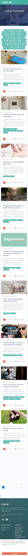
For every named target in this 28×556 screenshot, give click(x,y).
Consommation (23, 39)
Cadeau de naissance (15, 30)
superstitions (22, 46)
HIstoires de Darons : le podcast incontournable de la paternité (13, 344)
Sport (9, 41)
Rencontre (23, 31)
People (8, 35)
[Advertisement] (14, 468)
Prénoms (11, 37)
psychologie (14, 48)
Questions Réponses (7, 31)
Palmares (4, 41)
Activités (16, 33)
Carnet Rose (14, 35)
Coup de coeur (23, 33)
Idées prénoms (18, 529)
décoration (4, 44)
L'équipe (3, 529)
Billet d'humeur (22, 35)
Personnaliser (14, 550)
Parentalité (10, 39)
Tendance (6, 37)
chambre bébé (22, 43)
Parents (16, 39)
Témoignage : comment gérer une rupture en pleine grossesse (13, 207)
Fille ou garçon (18, 528)
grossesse (17, 41)
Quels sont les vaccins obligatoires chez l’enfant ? (13, 163)
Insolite (4, 35)
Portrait (3, 33)
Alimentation (21, 48)
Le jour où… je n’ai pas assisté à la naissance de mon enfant (13, 386)
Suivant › (16, 487)
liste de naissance (7, 46)
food (13, 41)
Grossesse (7, 30)
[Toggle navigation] (24, 2)
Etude (23, 37)
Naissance (4, 39)
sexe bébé (23, 41)
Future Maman (16, 31)
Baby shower (18, 535)
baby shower (15, 43)
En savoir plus (12, 544)
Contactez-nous (5, 528)
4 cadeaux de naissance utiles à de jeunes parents (13, 115)
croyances (15, 46)
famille (24, 44)
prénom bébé (18, 44)
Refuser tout (14, 547)
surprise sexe (11, 44)
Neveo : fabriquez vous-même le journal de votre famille (13, 300)
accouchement (7, 48)
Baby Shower (10, 33)
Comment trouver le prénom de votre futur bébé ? (12, 70)
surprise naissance (7, 43)
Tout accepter (14, 553)
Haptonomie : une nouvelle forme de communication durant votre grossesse (13, 253)
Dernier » (22, 487)
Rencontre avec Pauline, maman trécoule (12, 429)
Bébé (22, 30)
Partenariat (17, 37)
